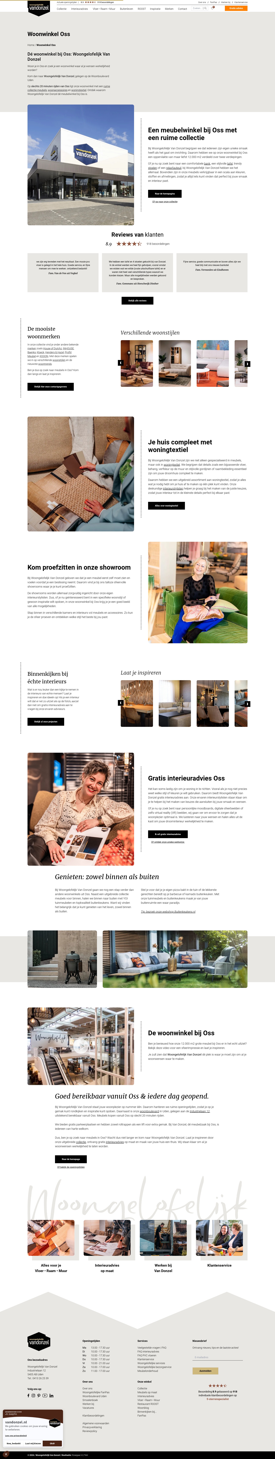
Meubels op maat (147, 1392)
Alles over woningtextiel (166, 505)
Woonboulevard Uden (94, 1396)
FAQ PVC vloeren (147, 1355)
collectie (81, 1142)
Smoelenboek (90, 1400)
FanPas (213, 2)
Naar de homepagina (165, 193)
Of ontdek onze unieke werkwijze (168, 842)
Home (31, 45)
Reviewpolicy (89, 1431)
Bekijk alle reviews (137, 300)
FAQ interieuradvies (148, 1351)
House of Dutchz (52, 348)
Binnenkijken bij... (147, 1411)
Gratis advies (236, 8)
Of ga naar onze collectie (164, 201)
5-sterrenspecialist (218, 1399)
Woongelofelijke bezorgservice (154, 1367)
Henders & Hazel (54, 352)
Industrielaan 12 (37, 1370)
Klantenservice (240, 2)
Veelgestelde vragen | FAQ (152, 1347)
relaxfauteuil (173, 168)
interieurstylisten (173, 488)
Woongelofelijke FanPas (95, 1392)
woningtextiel (78, 90)
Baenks (32, 352)
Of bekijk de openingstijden (71, 1167)
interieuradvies (115, 1142)
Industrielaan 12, (200, 1111)
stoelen (152, 168)
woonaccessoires (57, 90)
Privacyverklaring (92, 1427)
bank (207, 163)
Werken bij (225, 2)
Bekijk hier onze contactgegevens (50, 386)
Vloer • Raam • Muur (149, 1400)
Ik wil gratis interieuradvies (168, 834)
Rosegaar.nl (77, 1455)
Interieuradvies (146, 1396)
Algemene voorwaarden (95, 1423)
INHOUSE (68, 348)
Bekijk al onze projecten (45, 721)
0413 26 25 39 (41, 1378)
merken (32, 348)
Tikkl (86, 1455)
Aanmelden (205, 1371)
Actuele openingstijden (67, 2)
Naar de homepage (71, 1159)
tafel (230, 163)
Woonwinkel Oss (46, 45)
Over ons (202, 2)
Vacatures (88, 1407)
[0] (212, 8)
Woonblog (143, 1407)
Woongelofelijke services (151, 1363)
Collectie (142, 1388)
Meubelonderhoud (148, 1370)
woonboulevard (149, 1111)
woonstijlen (59, 360)
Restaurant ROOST (148, 1403)
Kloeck (40, 352)
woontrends (45, 363)
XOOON (44, 356)
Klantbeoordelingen (93, 1415)
